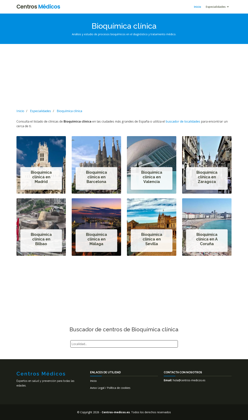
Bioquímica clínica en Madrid (41, 177)
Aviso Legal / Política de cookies (110, 388)
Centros (38, 6)
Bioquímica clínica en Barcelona (96, 177)
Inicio (197, 7)
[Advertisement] (124, 76)
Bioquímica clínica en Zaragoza (206, 177)
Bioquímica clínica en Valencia (151, 177)
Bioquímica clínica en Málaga (96, 239)
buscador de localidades (183, 121)
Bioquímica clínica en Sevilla (151, 239)
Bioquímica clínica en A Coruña (207, 239)
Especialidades (216, 7)
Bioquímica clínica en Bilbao (41, 239)
